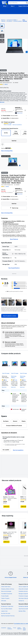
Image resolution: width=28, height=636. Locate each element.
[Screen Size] (9, 249)
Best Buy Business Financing (7, 615)
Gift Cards (3, 600)
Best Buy (3, 19)
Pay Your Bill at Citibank (6, 608)
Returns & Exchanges (6, 591)
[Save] (2, 144)
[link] (9, 316)
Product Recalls (4, 596)
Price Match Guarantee (6, 593)
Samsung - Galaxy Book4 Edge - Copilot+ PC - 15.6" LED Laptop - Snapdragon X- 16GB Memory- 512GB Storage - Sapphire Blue (14, 376)
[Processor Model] (12, 261)
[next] (24, 133)
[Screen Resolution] (12, 253)
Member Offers (22, 611)
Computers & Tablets (12, 19)
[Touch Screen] (11, 257)
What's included (7, 124)
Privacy (14, 627)
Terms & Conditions (17, 124)
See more (2, 102)
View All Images (5, 373)
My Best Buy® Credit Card (7, 606)
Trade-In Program (5, 598)
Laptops (3, 21)
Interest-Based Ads (19, 628)
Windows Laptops (17, 21)
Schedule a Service (23, 591)
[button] (5, 6)
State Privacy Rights (24, 628)
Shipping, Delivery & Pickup (7, 589)
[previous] (3, 133)
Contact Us (21, 600)
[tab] (5, 421)
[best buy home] (4, 2)
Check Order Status (5, 586)
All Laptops (9, 21)
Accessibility (3, 627)
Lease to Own (4, 611)
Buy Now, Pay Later (5, 613)
